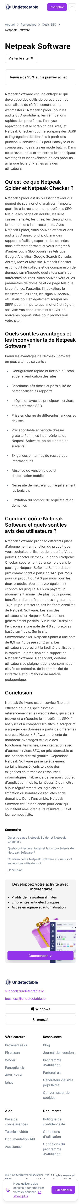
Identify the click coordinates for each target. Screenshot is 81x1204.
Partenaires (28, 24)
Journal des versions (59, 1053)
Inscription (57, 7)
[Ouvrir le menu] (72, 7)
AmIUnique (13, 1075)
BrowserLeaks (16, 1045)
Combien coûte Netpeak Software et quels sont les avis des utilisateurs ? (40, 861)
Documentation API (20, 1139)
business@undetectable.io (25, 998)
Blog (46, 1045)
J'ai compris (63, 1190)
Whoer (10, 1060)
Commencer (38, 956)
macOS (42, 1020)
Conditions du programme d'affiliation (54, 1149)
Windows (42, 1009)
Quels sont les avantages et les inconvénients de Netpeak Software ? (41, 850)
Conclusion (15, 870)
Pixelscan (12, 1053)
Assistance (13, 1147)
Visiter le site (18, 58)
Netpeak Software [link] (17, 30)
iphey (9, 1082)
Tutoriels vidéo (16, 1132)
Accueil (10, 24)
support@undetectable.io (24, 991)
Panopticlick (14, 1067)
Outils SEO (49, 24)
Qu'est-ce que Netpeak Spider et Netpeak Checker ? (37, 839)
